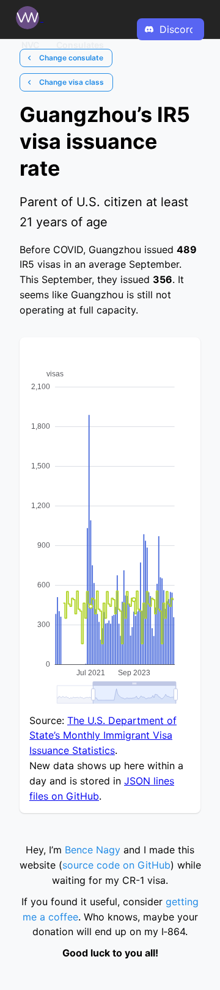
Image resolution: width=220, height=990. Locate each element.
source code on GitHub (116, 865)
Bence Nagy (92, 850)
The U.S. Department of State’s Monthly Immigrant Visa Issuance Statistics (103, 735)
